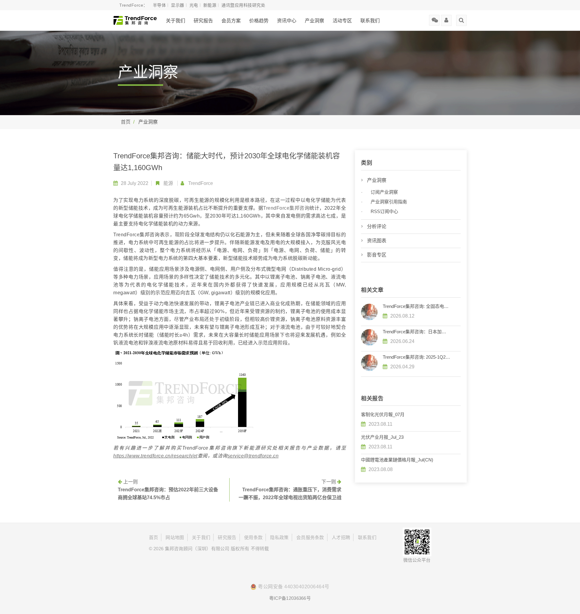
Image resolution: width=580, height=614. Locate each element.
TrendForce (200, 183)
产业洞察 (376, 180)
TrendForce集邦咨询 (286, 208)
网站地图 (175, 537)
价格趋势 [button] (259, 20)
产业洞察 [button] (314, 20)
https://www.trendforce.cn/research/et (155, 455)
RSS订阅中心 (384, 211)
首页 (125, 121)
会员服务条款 (310, 537)
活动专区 (342, 20)
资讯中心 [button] (286, 20)
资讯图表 (376, 240)
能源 (168, 183)
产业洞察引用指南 (389, 201)
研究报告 (203, 20)
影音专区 (376, 254)
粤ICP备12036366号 (290, 598)
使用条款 (253, 537)
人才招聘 (341, 537)
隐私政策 (279, 537)
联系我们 (370, 20)
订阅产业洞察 (384, 192)
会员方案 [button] (231, 20)
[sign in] (446, 18)
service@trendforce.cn (253, 455)
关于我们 (175, 20)
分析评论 (376, 226)
